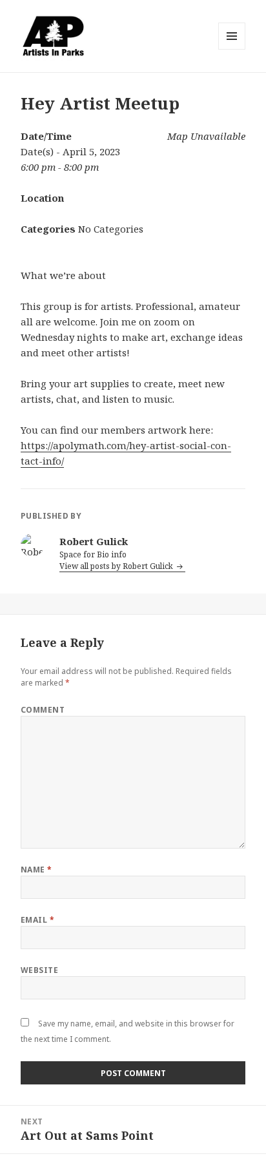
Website (39, 970)
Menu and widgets (232, 49)
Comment (43, 709)
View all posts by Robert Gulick (117, 566)
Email (37, 919)
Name (36, 869)
